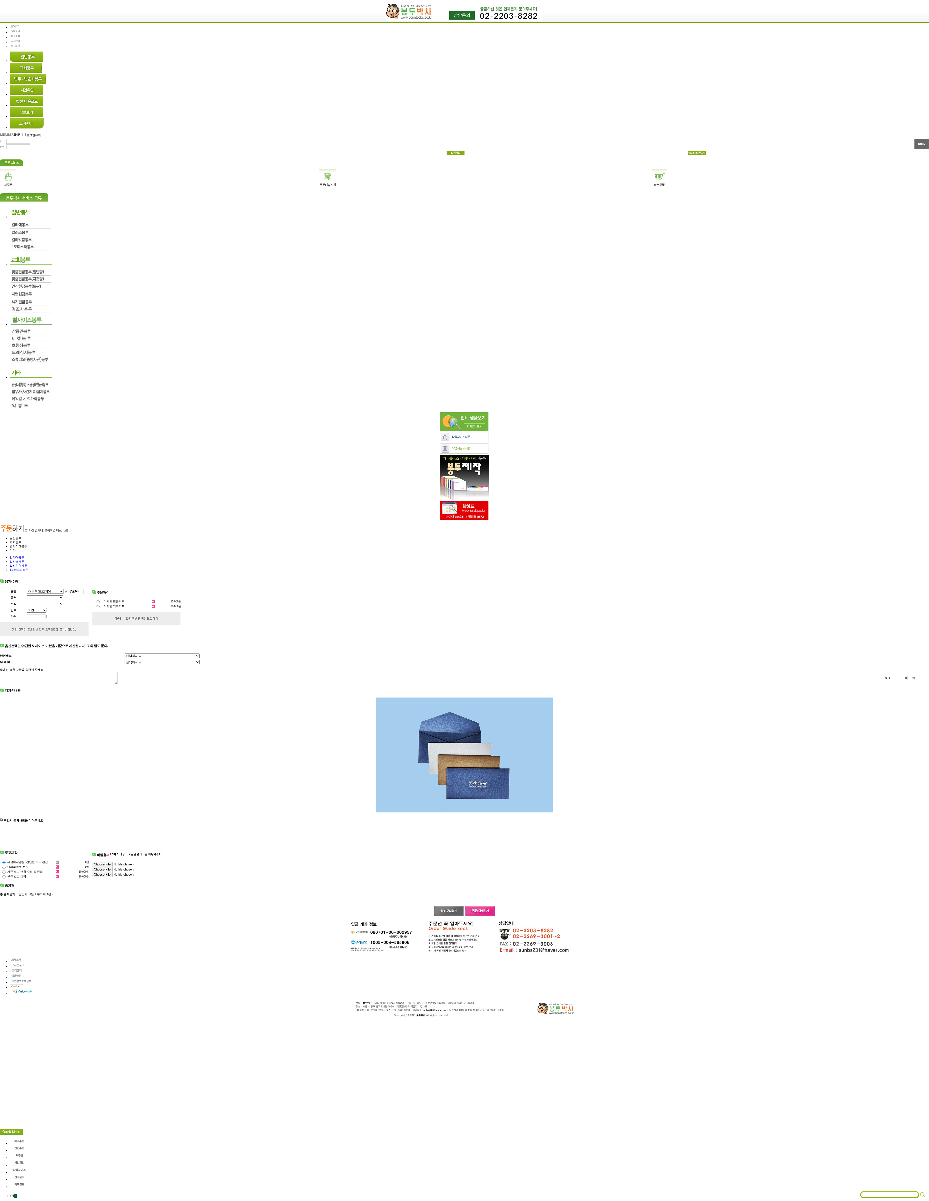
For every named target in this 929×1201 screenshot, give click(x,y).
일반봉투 (15, 538)
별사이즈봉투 (18, 546)
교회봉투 (15, 542)
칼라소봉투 (17, 561)
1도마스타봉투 (19, 569)
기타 (12, 550)
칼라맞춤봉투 (18, 565)
